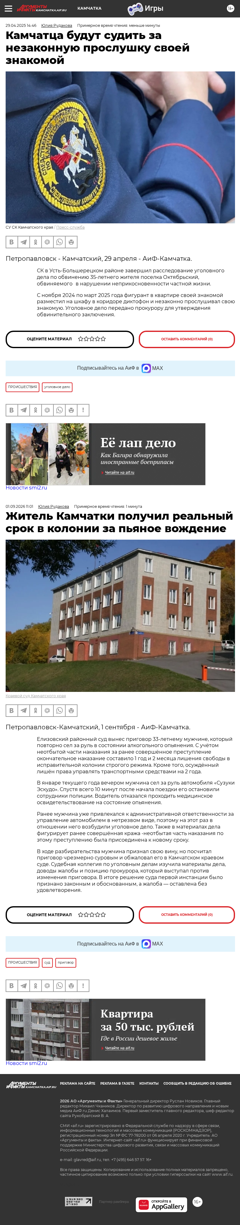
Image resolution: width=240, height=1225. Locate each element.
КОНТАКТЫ (148, 1084)
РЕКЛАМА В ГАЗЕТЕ (117, 1084)
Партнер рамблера (114, 1201)
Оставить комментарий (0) (187, 339)
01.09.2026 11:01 (19, 506)
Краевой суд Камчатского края (36, 695)
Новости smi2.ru (26, 488)
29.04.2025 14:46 (21, 25)
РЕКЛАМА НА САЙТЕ (77, 1084)
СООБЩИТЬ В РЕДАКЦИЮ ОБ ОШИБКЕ (197, 1084)
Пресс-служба (70, 227)
